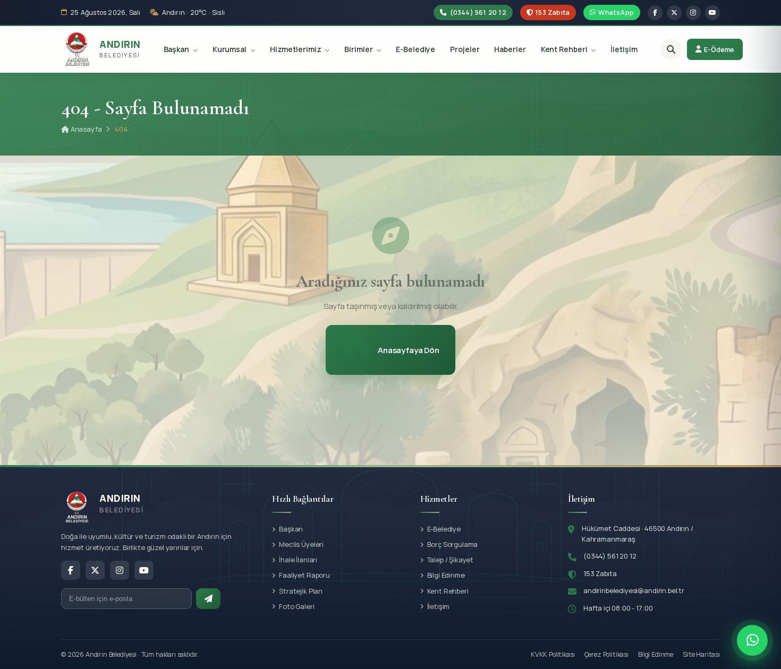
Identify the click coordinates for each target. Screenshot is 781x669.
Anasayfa (85, 129)
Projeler (464, 50)
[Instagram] (693, 12)
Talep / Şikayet (450, 559)
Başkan (177, 50)
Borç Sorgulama (452, 544)
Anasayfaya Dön (408, 350)
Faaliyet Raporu (304, 575)
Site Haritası (701, 654)
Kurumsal (230, 50)
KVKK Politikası (553, 654)
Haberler (509, 50)
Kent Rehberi (565, 50)
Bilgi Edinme (446, 575)
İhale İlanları (298, 559)
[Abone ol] (208, 598)
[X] (674, 12)
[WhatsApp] (752, 640)
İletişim (623, 50)
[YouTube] (712, 12)
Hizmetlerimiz (296, 50)
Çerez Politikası (606, 654)
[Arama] (671, 49)
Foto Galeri (296, 606)
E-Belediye (415, 50)
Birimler (359, 50)
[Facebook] (655, 12)
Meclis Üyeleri (301, 544)
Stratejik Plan (300, 591)
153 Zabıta (551, 12)
